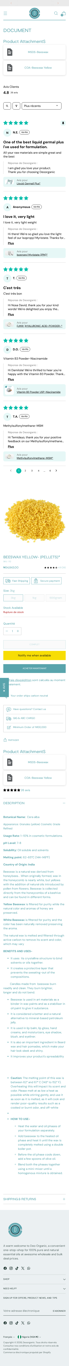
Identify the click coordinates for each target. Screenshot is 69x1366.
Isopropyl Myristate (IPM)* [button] (32, 254)
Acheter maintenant (35, 668)
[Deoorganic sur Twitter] (23, 1268)
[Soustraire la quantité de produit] (6, 631)
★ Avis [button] (4, 687)
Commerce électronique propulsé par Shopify (27, 1352)
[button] (9, 181)
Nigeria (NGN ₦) (30, 1336)
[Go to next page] (57, 470)
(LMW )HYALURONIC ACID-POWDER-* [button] (39, 326)
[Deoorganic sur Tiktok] (17, 1268)
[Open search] (7, 105)
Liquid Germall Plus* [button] (28, 183)
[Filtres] (16, 105)
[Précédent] (11, 3)
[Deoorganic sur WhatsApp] (29, 1268)
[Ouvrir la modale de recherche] (56, 13)
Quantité (9, 623)
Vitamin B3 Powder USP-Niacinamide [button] (39, 392)
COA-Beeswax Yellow (38, 68)
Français (7, 1336)
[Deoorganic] (34, 13)
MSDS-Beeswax (38, 52)
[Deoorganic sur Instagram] (11, 1268)
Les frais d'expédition (17, 680)
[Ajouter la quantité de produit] (18, 631)
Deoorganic (29, 1342)
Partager (13, 740)
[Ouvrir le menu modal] (5, 13)
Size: (9, 591)
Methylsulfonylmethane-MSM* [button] (35, 458)
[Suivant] (58, 3)
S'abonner (59, 1311)
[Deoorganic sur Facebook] (5, 1268)
